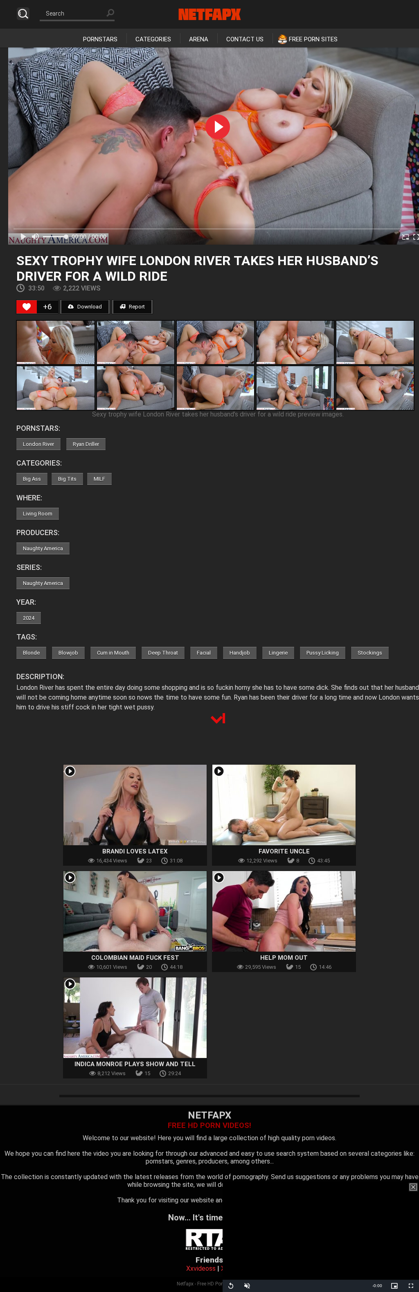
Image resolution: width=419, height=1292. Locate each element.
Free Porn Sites (313, 39)
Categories (153, 39)
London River (38, 444)
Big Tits (67, 479)
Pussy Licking (322, 653)
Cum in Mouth (113, 653)
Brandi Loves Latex (135, 851)
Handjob (240, 653)
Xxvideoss (201, 1268)
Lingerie (278, 653)
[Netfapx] (209, 14)
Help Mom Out (284, 957)
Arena (198, 39)
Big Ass (32, 479)
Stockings (370, 653)
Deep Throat (163, 653)
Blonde (31, 653)
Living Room (37, 514)
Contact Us (245, 39)
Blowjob (68, 653)
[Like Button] (26, 306)
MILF (99, 479)
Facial (204, 653)
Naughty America (43, 548)
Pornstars (100, 39)
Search (23, 13)
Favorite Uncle (284, 851)
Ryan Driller (86, 444)
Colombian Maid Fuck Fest (135, 957)
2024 (28, 618)
